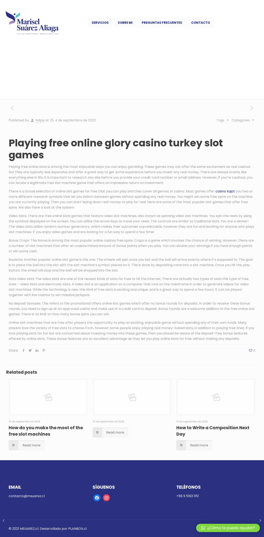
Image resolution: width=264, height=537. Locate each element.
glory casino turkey (153, 143)
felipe (40, 120)
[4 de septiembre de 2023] (3, 520)
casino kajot (225, 191)
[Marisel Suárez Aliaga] (32, 22)
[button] (228, 528)
